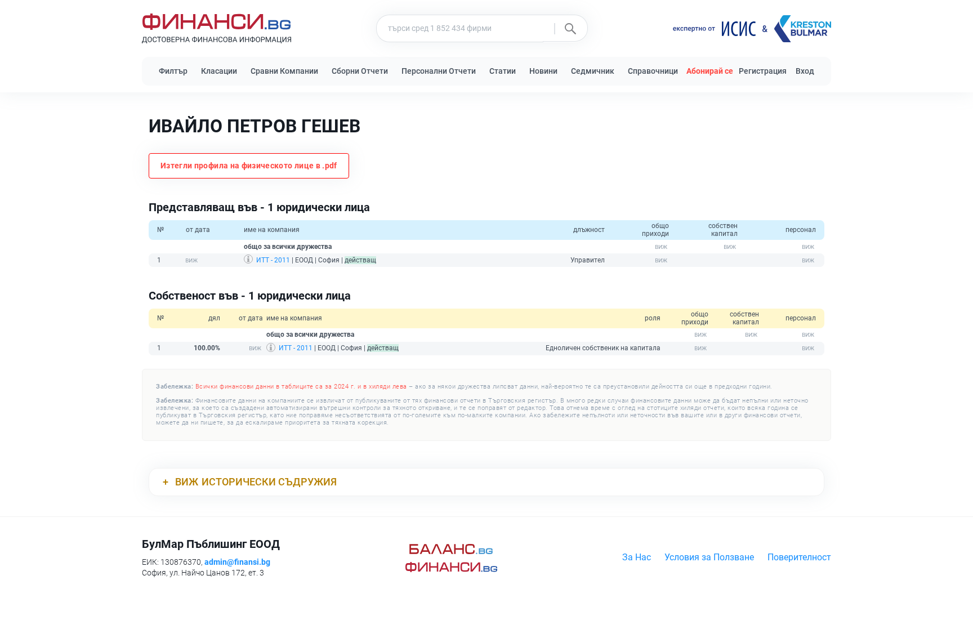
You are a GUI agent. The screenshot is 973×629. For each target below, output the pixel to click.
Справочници (653, 70)
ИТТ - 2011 (273, 260)
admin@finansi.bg (237, 561)
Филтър (173, 70)
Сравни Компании (284, 70)
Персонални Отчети (438, 70)
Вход (805, 70)
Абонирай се (709, 70)
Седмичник (592, 70)
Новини (543, 70)
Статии (502, 70)
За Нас (636, 557)
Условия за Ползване (709, 557)
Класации (219, 70)
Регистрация (763, 70)
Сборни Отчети (360, 70)
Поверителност (799, 557)
